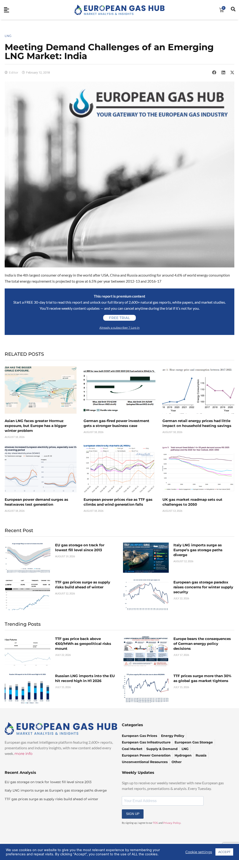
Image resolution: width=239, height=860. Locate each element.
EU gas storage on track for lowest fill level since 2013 (48, 782)
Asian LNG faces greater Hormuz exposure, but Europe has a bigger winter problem (36, 426)
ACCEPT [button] (224, 852)
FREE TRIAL (119, 318)
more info (23, 753)
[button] (214, 72)
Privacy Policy (172, 822)
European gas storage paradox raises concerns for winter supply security (203, 587)
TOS (155, 822)
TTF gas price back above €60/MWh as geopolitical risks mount (83, 643)
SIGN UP (132, 814)
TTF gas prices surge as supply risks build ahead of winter (51, 799)
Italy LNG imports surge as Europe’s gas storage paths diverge (197, 550)
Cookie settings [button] (198, 852)
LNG (8, 36)
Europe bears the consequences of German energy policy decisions (202, 643)
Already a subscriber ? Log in (119, 327)
